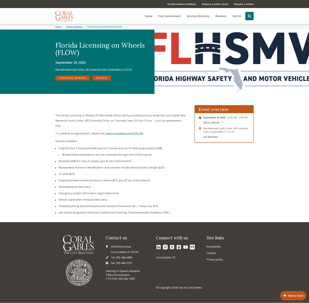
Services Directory (198, 16)
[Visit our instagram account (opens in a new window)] (165, 247)
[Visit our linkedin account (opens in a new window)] (158, 247)
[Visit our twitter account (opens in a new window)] (172, 247)
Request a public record (215, 4)
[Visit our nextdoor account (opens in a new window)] (192, 247)
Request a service (244, 4)
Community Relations (72, 77)
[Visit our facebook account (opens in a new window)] (178, 247)
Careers (211, 253)
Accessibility (213, 246)
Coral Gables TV (165, 257)
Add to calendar (211, 122)
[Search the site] (249, 16)
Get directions (210, 136)
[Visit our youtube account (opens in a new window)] (185, 247)
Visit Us (236, 16)
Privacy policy (214, 259)
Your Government (169, 16)
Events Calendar (74, 26)
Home (148, 16)
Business (220, 16)
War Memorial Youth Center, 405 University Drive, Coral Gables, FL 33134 (93, 69)
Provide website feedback (181, 4)
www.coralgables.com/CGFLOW (124, 133)
